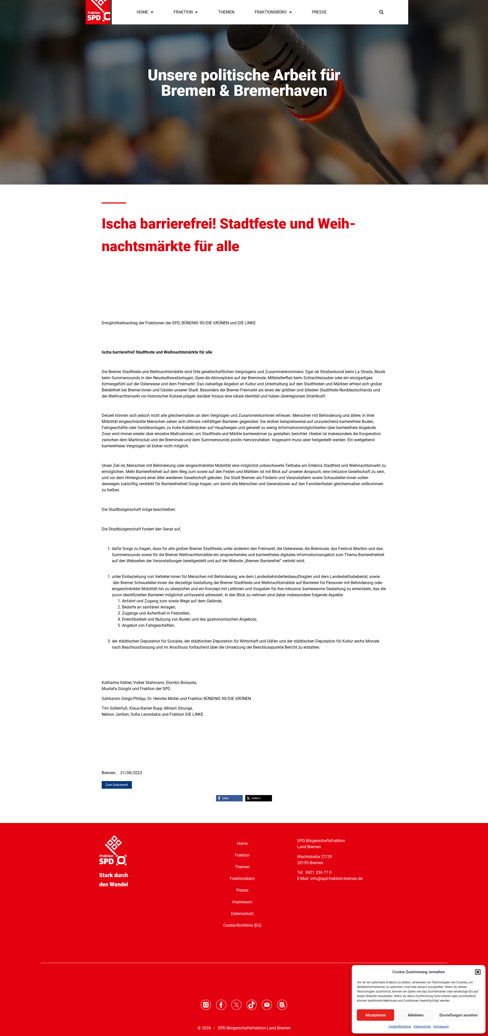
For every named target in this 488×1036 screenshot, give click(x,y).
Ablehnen (415, 1015)
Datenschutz (422, 1026)
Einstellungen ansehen (458, 1015)
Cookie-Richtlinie (399, 1026)
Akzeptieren (375, 1015)
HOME (142, 12)
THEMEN (226, 12)
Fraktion (242, 855)
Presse (242, 890)
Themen (242, 866)
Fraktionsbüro (242, 878)
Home (242, 843)
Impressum (441, 1026)
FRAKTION (183, 12)
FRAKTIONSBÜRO (271, 12)
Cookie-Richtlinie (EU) (242, 925)
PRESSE (319, 12)
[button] (477, 971)
